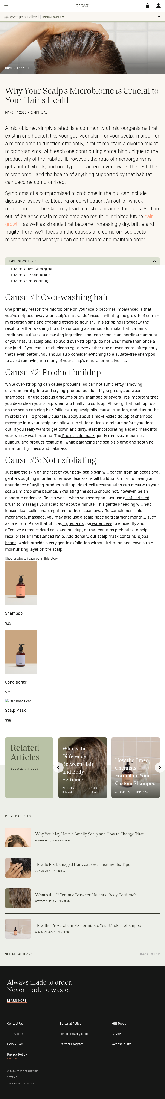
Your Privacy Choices (20, 1083)
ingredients (73, 523)
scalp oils (42, 341)
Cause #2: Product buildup (32, 275)
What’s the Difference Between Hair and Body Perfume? (77, 765)
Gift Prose (119, 1024)
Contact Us (15, 1024)
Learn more (17, 1000)
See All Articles (24, 769)
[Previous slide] (58, 767)
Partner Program (72, 1044)
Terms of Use (16, 1034)
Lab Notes (24, 68)
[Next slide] (160, 767)
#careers (118, 1034)
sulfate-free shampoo (134, 354)
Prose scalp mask (78, 435)
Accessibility (121, 1044)
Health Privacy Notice (75, 1034)
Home (9, 68)
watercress (101, 523)
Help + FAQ (15, 1044)
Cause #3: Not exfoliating (31, 281)
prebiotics (123, 530)
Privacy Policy (17, 1054)
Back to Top (150, 954)
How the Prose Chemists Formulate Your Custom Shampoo (135, 772)
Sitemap (12, 1077)
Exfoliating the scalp (77, 491)
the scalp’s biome (112, 442)
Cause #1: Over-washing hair (33, 269)
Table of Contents (23, 261)
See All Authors (19, 954)
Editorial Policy (70, 1024)
